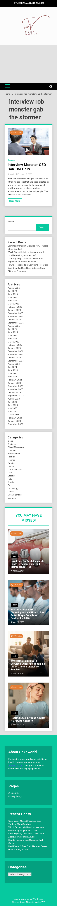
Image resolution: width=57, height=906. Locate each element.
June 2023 (13, 405)
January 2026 (14, 310)
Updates (12, 498)
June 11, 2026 (18, 571)
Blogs (10, 441)
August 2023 (14, 399)
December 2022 (15, 424)
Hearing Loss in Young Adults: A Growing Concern (28, 719)
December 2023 (15, 386)
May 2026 (12, 297)
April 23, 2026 (18, 725)
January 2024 (14, 383)
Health (11, 466)
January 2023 (14, 421)
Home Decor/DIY (16, 469)
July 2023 (12, 402)
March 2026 (13, 304)
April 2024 (12, 376)
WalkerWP (40, 902)
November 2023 (15, 389)
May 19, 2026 (18, 673)
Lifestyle (12, 475)
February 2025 (15, 345)
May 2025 (12, 335)
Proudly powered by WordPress (28, 899)
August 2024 (14, 364)
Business (11, 160)
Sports (11, 482)
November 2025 (15, 316)
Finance (11, 460)
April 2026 (12, 300)
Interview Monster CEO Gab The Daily (27, 167)
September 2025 (16, 323)
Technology (13, 488)
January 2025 (14, 348)
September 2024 (16, 361)
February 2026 (15, 307)
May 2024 (12, 373)
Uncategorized (15, 495)
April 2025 (12, 338)
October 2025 (14, 319)
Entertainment (14, 453)
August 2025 (14, 326)
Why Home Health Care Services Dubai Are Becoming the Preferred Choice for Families (28, 665)
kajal (11, 174)
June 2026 (13, 294)
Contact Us (13, 793)
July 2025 (12, 329)
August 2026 (14, 288)
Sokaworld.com (15, 765)
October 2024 (14, 357)
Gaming (11, 463)
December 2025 (15, 313)
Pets (10, 479)
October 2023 (14, 392)
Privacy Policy (15, 796)
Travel (11, 491)
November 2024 (15, 354)
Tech (10, 485)
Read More (14, 201)
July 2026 (12, 291)
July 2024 (12, 367)
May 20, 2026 (18, 622)
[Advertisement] (28, 64)
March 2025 (13, 342)
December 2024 (15, 351)
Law (10, 472)
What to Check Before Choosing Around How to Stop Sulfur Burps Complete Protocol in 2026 (28, 614)
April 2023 (12, 411)
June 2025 (13, 332)
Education (12, 450)
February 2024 (15, 380)
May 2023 (12, 408)
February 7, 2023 (24, 174)
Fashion (11, 456)
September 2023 (16, 395)
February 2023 (15, 418)
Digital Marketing (16, 447)
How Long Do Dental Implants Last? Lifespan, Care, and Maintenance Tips (27, 564)
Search (11, 221)
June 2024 (13, 370)
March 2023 (13, 414)
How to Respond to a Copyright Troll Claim (28, 265)
